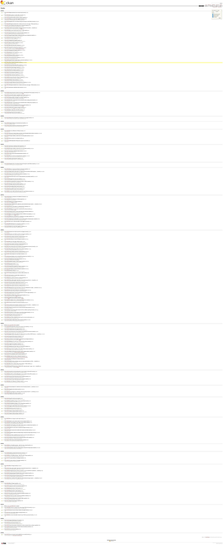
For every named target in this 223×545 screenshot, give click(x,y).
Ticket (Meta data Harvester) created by (14, 45)
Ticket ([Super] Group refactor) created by (13, 500)
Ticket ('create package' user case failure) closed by (15, 253)
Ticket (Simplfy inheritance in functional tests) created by (15, 125)
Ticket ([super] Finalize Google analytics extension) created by (17, 60)
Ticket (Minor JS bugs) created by (12, 483)
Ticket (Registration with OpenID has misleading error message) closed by (18, 117)
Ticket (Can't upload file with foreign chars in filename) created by (17, 25)
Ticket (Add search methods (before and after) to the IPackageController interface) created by (22, 133)
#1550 (14, 108)
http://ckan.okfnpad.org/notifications (19, 352)
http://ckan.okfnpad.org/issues (20, 48)
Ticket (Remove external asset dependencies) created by (16, 155)
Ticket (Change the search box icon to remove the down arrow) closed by (19, 307)
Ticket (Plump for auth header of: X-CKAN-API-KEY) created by (16, 206)
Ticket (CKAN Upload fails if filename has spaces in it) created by (18, 326)
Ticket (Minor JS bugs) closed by (12, 465)
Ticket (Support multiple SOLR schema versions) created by (17, 405)
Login (206, 4)
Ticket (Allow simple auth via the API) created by (14, 109)
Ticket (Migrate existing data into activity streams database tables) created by (19, 351)
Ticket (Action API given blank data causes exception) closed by (17, 376)
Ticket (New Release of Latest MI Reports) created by (15, 268)
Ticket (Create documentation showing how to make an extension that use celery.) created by (21, 525)
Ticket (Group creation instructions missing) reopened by (15, 277)
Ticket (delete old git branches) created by (13, 158)
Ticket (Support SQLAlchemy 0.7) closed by (13, 520)
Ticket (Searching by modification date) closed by (15, 87)
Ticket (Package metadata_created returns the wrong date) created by (18, 148)
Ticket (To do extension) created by (13, 72)
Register (221, 4)
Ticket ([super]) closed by (10, 263)
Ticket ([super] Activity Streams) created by (13, 336)
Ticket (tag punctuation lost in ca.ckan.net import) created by (16, 32)
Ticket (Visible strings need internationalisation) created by (15, 439)
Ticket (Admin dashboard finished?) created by (15, 62)
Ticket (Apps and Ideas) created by (13, 42)
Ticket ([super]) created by (11, 270)
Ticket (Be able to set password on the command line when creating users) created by (20, 102)
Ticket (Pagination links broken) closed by (13, 389)
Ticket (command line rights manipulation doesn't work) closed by (17, 95)
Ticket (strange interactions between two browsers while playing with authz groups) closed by (21, 92)
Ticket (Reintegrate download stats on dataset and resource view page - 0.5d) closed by (21, 84)
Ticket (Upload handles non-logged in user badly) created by (16, 97)
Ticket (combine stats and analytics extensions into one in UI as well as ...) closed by (20, 27)
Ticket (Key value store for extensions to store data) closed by (17, 290)
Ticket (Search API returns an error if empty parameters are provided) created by (20, 176)
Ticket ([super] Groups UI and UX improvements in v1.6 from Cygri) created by (19, 292)
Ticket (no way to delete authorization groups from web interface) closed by (18, 191)
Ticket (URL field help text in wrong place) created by (16, 223)
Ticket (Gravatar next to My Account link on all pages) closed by (17, 231)
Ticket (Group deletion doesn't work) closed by (13, 186)
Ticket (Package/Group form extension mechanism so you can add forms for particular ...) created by (23, 470)
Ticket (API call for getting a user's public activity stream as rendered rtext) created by (20, 425)
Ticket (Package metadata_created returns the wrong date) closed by (18, 135)
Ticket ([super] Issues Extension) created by (14, 47)
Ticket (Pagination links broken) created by (14, 393)
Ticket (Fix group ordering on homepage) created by (14, 460)
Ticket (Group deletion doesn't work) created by (14, 188)
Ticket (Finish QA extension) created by (14, 57)
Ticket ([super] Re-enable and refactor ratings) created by (15, 17)
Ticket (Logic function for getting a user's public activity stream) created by (18, 348)
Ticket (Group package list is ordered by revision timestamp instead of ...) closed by (21, 386)
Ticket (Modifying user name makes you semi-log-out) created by (16, 346)
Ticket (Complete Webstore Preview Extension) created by (17, 82)
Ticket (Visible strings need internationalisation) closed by (15, 153)
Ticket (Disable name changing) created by (13, 297)
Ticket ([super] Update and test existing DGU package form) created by (18, 256)
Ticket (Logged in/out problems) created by (13, 343)
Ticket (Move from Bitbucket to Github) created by (15, 381)
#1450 (18, 367)
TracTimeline (207, 537)
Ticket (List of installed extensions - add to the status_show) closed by (18, 445)
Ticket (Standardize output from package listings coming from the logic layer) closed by (21, 432)
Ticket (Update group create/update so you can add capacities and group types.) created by (21, 218)
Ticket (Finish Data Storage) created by (14, 67)
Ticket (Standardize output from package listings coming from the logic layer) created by (21, 447)
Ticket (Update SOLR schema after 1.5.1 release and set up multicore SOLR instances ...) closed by (23, 171)
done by (213, 12)
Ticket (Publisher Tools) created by (13, 79)
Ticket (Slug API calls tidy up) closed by (12, 314)
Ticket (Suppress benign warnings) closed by (13, 410)
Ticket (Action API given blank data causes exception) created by (17, 378)
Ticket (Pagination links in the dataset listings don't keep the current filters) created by (21, 163)
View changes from (214, 10)
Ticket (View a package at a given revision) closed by (15, 353)
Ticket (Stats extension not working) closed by (13, 138)
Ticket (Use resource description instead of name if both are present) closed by (20, 514)
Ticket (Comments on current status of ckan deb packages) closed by (18, 312)
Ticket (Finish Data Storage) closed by (12, 37)
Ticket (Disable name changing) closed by (12, 201)
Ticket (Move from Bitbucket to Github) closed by (14, 130)
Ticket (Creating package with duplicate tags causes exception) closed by (18, 473)
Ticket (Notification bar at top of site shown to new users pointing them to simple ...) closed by (22, 287)
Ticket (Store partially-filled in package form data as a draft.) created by (18, 181)
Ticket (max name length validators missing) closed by (15, 512)
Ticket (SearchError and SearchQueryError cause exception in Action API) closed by (20, 371)
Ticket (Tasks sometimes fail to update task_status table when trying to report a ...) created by (22, 478)
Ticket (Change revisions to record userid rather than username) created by (18, 211)
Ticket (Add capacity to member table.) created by (14, 275)
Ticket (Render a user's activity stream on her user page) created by (17, 421)
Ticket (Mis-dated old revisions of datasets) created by (15, 356)
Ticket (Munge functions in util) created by (13, 490)
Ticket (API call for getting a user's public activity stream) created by (17, 422)
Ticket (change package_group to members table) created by (16, 498)
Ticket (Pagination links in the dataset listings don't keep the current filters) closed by (21, 21)
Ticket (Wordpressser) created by (12, 52)
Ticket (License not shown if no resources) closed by (15, 302)
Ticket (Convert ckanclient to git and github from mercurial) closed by (17, 534)
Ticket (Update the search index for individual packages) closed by (18, 427)
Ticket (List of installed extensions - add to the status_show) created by (18, 455)
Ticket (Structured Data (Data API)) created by (15, 65)
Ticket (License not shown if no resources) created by (15, 485)
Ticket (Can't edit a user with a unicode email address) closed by (16, 493)
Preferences (209, 4)
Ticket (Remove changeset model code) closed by (14, 418)
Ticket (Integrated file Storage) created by (14, 50)
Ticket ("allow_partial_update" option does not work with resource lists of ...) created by (20, 468)
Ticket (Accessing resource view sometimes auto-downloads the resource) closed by (20, 246)
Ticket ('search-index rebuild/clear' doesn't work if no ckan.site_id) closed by (18, 317)
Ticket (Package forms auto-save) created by (14, 178)
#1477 (23, 93)
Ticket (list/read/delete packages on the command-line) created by (17, 403)
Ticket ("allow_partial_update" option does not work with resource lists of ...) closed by (20, 280)
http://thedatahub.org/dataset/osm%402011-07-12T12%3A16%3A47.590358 (17, 357)
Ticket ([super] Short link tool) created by (12, 112)
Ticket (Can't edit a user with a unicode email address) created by (17, 495)
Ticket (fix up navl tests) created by (12, 529)
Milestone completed (11, 325)
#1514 (9, 298)
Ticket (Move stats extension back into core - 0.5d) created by (16, 30)
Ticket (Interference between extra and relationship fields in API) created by (18, 437)
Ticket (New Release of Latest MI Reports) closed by (15, 239)
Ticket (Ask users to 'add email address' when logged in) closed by (17, 221)
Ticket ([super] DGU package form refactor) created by (15, 266)
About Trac (217, 4)
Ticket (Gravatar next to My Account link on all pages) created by (17, 234)
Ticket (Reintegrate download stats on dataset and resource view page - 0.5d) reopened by (21, 23)
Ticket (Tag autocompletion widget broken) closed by (15, 282)
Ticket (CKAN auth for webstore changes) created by (14, 107)
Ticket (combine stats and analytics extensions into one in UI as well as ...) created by (21, 304)
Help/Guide (213, 4)
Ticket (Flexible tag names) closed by (12, 408)
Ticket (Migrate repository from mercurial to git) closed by (15, 12)
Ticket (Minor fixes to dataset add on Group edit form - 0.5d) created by (17, 363)
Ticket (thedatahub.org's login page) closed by (14, 258)
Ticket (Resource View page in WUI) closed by (14, 241)
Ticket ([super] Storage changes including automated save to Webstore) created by (19, 35)
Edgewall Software (11, 543)
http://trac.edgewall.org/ (219, 543)
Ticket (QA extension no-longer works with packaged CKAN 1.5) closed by (19, 507)
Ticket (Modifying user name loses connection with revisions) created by (18, 341)
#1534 (12, 202)
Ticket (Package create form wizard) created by (14, 183)
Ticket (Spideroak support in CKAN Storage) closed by (16, 261)
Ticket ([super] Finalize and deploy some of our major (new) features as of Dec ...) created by (21, 361)
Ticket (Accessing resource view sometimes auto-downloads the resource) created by (20, 331)
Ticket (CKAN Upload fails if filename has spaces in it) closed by (16, 140)
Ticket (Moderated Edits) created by (13, 55)
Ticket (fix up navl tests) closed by (12, 522)
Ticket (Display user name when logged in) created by (15, 226)
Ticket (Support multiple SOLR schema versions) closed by (16, 319)
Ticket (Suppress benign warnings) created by (13, 413)
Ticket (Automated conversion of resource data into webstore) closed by (18, 526)
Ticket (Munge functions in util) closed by (13, 488)
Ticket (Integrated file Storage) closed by (12, 40)
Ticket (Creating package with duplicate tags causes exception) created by (18, 475)
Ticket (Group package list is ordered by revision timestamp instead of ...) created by (21, 391)
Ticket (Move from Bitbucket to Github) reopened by (14, 199)
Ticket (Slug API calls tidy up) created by (13, 398)
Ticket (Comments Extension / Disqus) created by (15, 77)
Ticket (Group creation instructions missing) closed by (15, 236)
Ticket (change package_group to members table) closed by (16, 272)
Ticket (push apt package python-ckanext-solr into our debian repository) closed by (20, 309)
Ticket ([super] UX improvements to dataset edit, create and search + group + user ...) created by (22, 366)
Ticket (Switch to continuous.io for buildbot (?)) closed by (15, 196)
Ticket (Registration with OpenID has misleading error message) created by (18, 216)
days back (217, 11)
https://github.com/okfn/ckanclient (17, 535)
